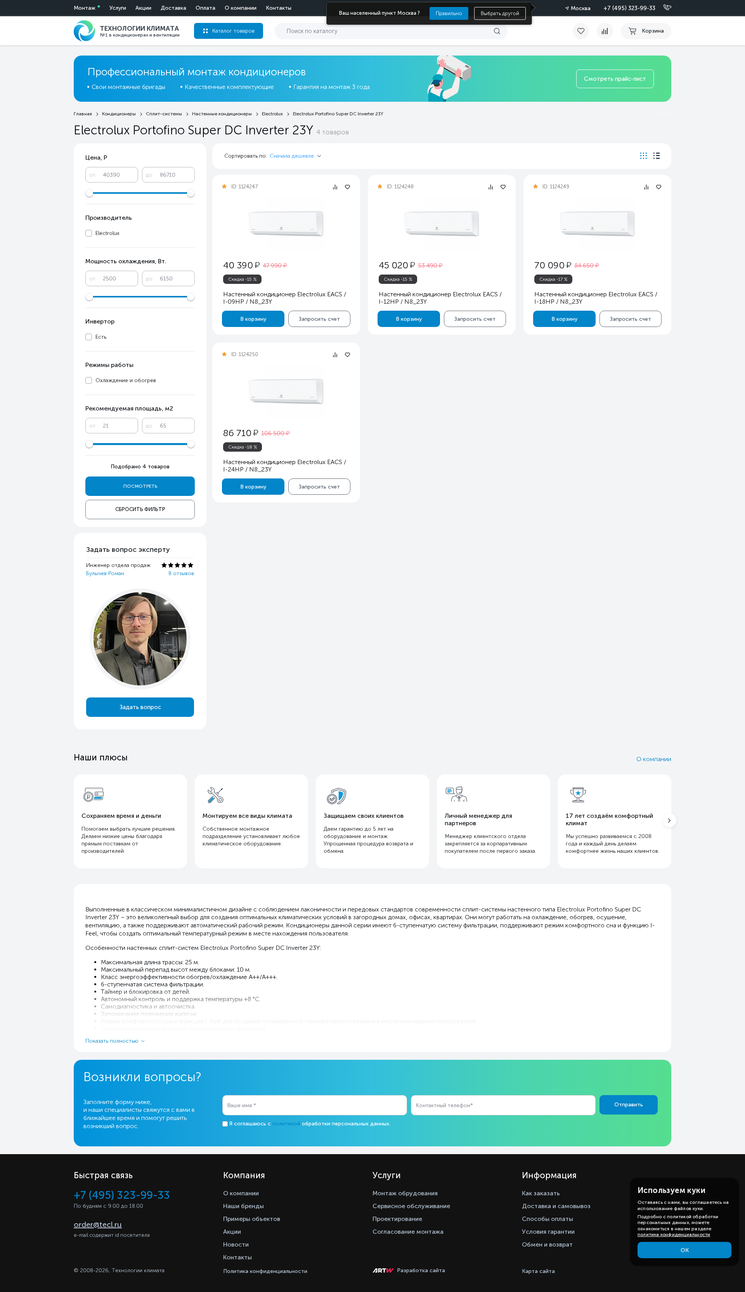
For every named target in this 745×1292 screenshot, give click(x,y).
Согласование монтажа (408, 1231)
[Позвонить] (662, 7)
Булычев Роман (105, 573)
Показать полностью (112, 1041)
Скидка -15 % (242, 279)
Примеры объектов (251, 1218)
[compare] (605, 31)
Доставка (173, 8)
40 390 (241, 265)
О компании (240, 8)
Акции (143, 8)
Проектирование (397, 1218)
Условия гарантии (548, 1231)
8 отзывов (181, 573)
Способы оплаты (547, 1218)
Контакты (278, 8)
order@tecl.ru (98, 1224)
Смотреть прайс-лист (615, 78)
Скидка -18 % (242, 447)
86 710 (240, 432)
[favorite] (585, 31)
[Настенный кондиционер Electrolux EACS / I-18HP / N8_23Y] (597, 224)
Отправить (628, 1104)
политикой (286, 1123)
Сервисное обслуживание (411, 1206)
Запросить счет (319, 319)
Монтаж (84, 8)
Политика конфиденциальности (265, 1271)
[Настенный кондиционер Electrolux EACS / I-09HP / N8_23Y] (286, 224)
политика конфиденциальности (674, 1234)
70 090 (552, 265)
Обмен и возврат (547, 1244)
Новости (236, 1244)
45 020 (397, 265)
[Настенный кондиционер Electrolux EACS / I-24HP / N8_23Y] (286, 391)
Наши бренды (243, 1206)
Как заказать (541, 1193)
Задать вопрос (140, 707)
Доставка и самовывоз (556, 1206)
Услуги (117, 8)
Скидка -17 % (553, 279)
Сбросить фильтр (140, 509)
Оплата (205, 8)
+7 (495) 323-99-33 (629, 8)
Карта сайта (538, 1271)
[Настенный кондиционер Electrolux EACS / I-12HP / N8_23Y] (442, 224)
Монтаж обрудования (405, 1193)
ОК (685, 1250)
